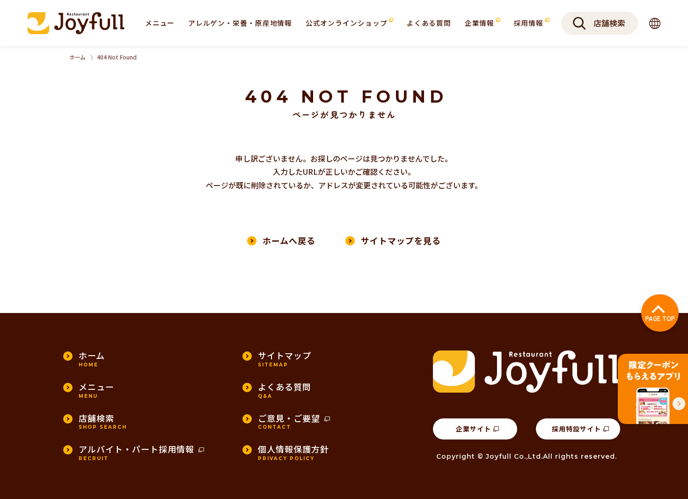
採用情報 (529, 23)
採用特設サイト (576, 428)
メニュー (160, 23)
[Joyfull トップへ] (76, 23)
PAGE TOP (660, 318)
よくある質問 (429, 23)
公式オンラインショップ (347, 23)
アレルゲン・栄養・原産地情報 (240, 23)
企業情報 (480, 23)
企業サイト (473, 428)
